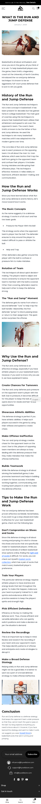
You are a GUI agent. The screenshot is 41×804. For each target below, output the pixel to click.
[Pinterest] (22, 779)
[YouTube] (26, 779)
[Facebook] (14, 779)
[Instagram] (18, 779)
